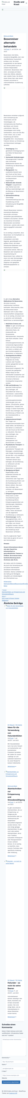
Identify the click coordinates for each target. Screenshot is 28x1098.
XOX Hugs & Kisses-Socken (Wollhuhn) (10, 598)
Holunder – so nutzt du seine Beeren (14, 986)
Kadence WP (13, 1093)
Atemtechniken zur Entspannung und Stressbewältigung (13, 592)
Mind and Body (8, 36)
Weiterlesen (12, 766)
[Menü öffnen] (26, 3)
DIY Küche (19, 725)
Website (4, 1078)
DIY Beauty (11, 725)
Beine (12, 584)
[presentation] (15, 663)
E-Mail (4, 1071)
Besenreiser (18, 584)
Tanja (7, 49)
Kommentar (6, 1057)
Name (4, 1064)
